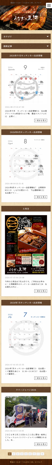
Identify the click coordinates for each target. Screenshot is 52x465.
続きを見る (41, 120)
